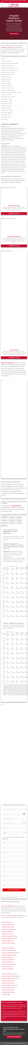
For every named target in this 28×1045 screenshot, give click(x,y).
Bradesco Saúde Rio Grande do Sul (10, 978)
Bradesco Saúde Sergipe (8, 990)
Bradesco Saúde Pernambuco (9, 964)
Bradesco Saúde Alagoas (8, 924)
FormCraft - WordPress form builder (9, 897)
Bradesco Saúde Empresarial (14, 236)
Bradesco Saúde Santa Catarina (9, 985)
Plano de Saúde (6, 994)
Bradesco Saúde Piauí (7, 966)
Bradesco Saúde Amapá (8, 926)
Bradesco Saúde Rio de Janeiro (9, 973)
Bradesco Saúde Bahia (7, 931)
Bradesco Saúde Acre (7, 922)
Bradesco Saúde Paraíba (8, 959)
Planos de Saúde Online (8, 968)
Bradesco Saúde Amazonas (8, 929)
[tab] (4, 517)
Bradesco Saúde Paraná (8, 961)
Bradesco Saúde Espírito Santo (9, 938)
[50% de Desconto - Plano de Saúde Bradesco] (14, 5)
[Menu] (2, 5)
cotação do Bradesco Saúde (13, 915)
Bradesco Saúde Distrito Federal (9, 936)
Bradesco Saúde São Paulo (8, 987)
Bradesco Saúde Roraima (8, 983)
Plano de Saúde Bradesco (8, 905)
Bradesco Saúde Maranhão (8, 948)
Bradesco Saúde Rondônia (8, 980)
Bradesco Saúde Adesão (14, 205)
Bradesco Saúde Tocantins (8, 992)
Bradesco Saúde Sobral (8, 47)
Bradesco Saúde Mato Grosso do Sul (10, 952)
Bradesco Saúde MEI (14, 349)
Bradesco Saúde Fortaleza (8, 943)
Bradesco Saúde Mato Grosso (9, 950)
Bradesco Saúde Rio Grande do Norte (11, 976)
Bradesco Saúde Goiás (7, 940)
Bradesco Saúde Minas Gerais (9, 955)
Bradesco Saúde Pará (7, 957)
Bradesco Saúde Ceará (7, 933)
